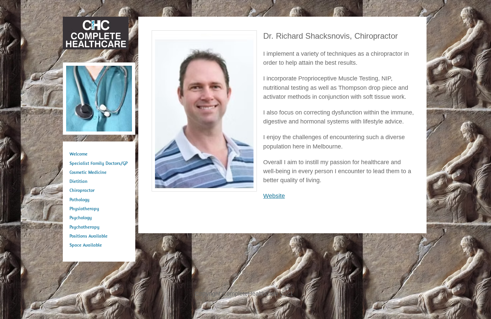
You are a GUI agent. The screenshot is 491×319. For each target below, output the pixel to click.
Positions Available (88, 236)
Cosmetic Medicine (88, 172)
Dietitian (78, 181)
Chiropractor (82, 190)
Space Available (85, 245)
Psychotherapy (84, 227)
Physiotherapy (84, 209)
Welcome (78, 154)
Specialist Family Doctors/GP (98, 163)
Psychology (80, 218)
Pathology (79, 200)
